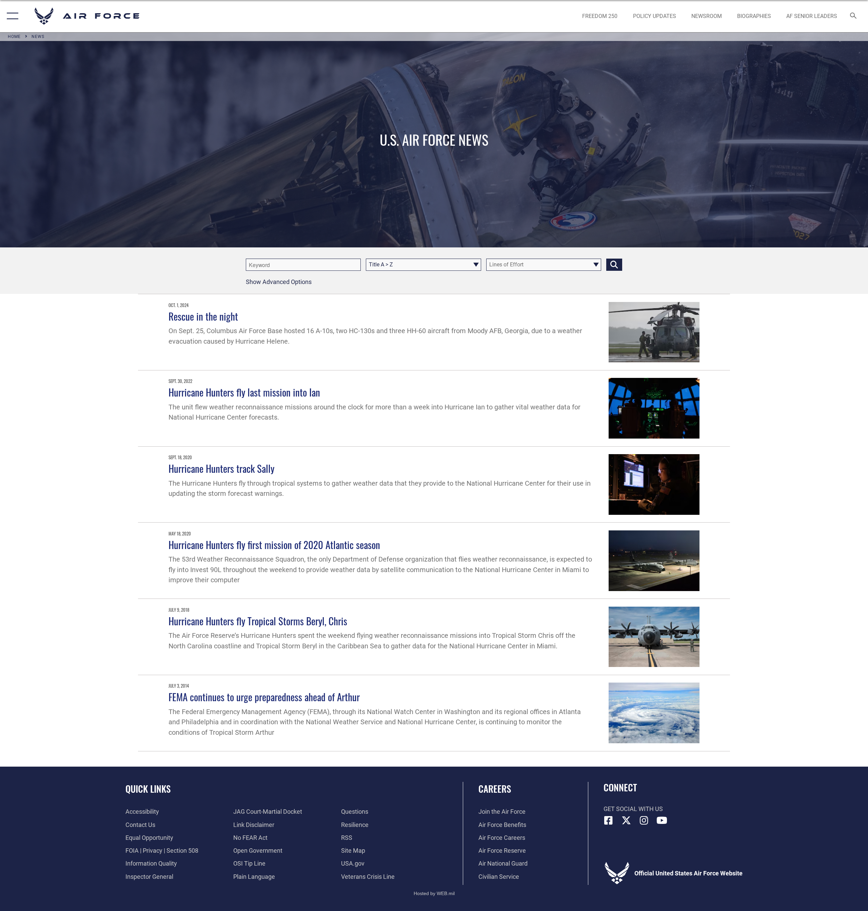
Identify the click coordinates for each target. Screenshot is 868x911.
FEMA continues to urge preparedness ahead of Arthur (264, 696)
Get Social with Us (633, 808)
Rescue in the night (203, 316)
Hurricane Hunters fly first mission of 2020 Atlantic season (274, 544)
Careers (494, 788)
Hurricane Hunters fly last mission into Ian (244, 392)
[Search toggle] (854, 16)
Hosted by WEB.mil (434, 893)
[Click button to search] (614, 265)
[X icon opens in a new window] (626, 820)
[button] (11, 16)
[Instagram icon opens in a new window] (644, 820)
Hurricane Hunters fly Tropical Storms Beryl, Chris (258, 620)
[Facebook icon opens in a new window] (609, 820)
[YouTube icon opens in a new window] (662, 820)
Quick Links (148, 788)
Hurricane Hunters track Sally (221, 468)
